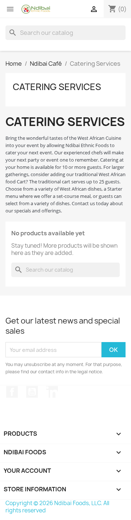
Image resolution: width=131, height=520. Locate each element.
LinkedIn (52, 392)
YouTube (32, 392)
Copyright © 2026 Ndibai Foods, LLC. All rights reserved (57, 506)
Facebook (12, 392)
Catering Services (57, 87)
